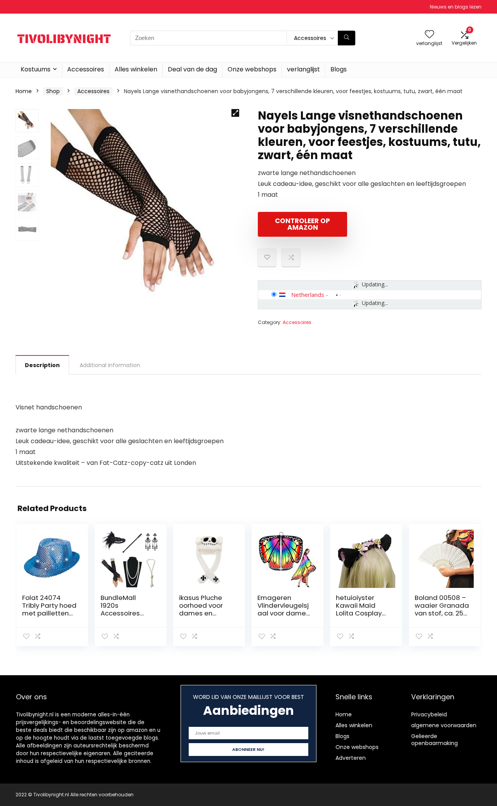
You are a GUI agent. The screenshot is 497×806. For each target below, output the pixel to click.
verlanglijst (303, 69)
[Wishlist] (429, 34)
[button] (235, 113)
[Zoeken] (346, 38)
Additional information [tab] (110, 365)
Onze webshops (252, 69)
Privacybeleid (429, 714)
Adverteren (350, 758)
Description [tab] (42, 365)
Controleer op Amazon (302, 224)
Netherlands (307, 294)
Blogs (338, 69)
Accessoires (85, 69)
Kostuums (35, 69)
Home (24, 91)
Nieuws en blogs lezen (455, 6)
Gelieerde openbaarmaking (434, 739)
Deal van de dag (192, 69)
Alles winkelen (136, 69)
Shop (53, 91)
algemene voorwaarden (443, 725)
